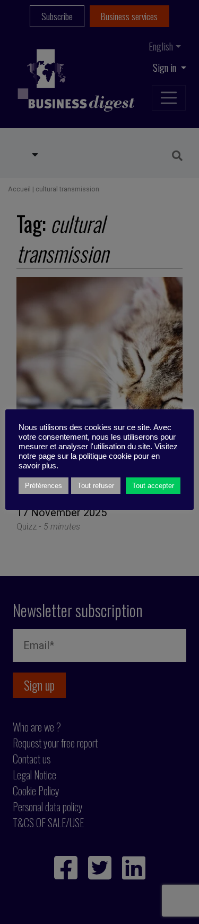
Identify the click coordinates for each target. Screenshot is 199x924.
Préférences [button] (43, 486)
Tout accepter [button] (153, 486)
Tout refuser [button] (95, 486)
